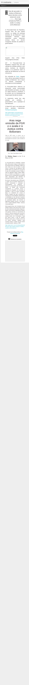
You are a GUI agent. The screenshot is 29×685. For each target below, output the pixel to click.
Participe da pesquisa (11, 110)
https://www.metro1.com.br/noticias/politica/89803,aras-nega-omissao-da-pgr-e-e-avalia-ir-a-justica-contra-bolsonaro (15, 226)
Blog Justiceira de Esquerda (16, 232)
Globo (17, 76)
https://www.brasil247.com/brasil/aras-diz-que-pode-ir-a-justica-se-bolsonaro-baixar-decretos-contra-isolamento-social (14, 114)
